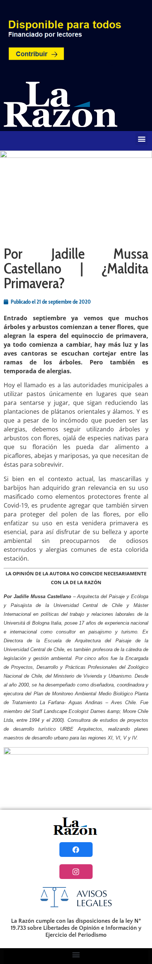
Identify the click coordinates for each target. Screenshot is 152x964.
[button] (141, 139)
